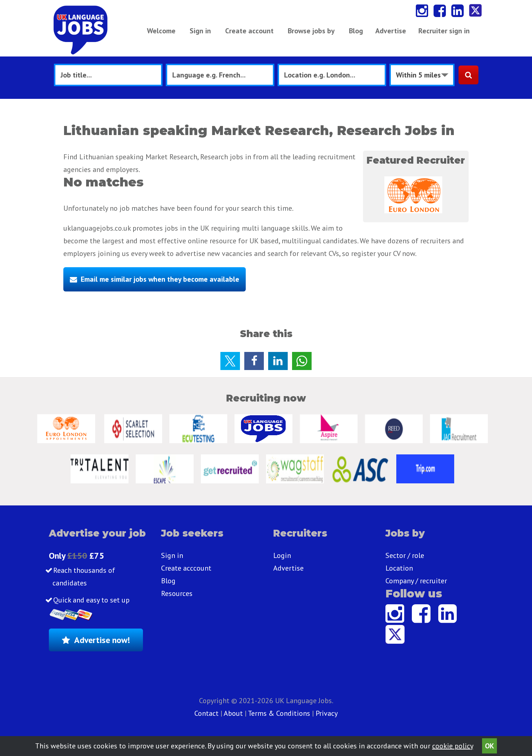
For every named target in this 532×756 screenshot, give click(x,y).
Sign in (200, 30)
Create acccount (186, 568)
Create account (249, 30)
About (233, 713)
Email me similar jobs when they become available (160, 279)
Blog (356, 30)
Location (399, 568)
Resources (177, 593)
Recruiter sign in (444, 30)
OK (489, 746)
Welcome (161, 30)
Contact (207, 713)
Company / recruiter (416, 580)
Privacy (327, 713)
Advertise (390, 30)
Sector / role (404, 555)
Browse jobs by (311, 30)
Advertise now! (102, 640)
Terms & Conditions (279, 713)
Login (282, 555)
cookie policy (452, 746)
